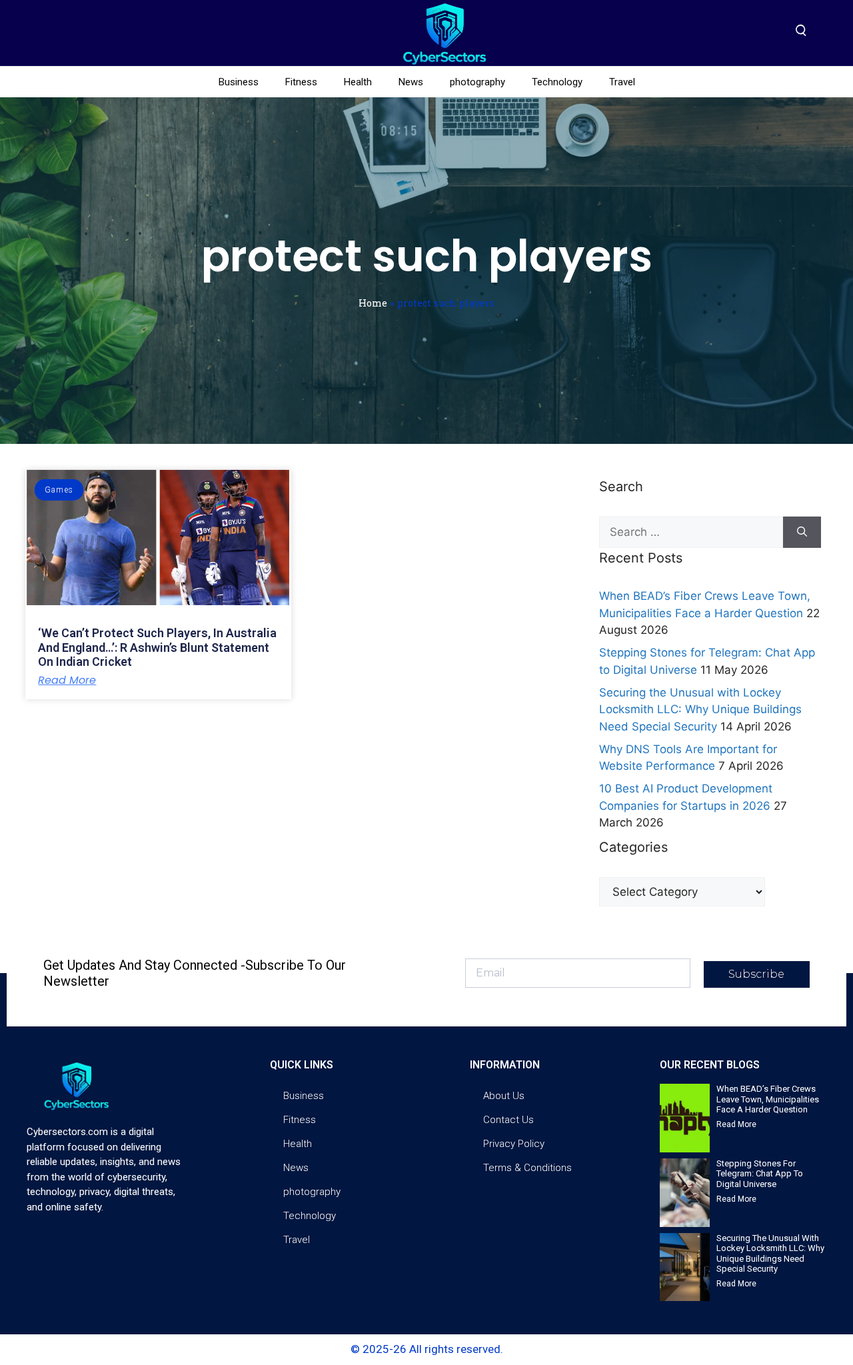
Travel (622, 82)
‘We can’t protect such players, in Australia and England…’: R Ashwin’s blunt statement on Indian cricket (157, 647)
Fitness (301, 82)
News (411, 82)
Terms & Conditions (527, 1168)
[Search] (802, 533)
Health (358, 82)
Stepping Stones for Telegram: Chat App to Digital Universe (759, 1173)
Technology (557, 82)
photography (477, 82)
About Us (503, 1096)
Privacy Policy (513, 1144)
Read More (67, 680)
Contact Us (508, 1120)
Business (239, 82)
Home (373, 303)
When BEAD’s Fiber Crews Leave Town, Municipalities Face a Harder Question (767, 1099)
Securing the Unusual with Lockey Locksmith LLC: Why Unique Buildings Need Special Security (700, 709)
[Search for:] (690, 533)
